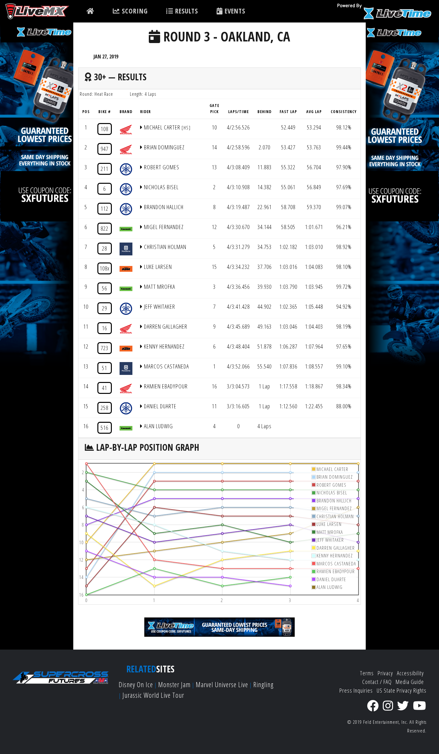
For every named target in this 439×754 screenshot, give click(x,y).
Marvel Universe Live (222, 684)
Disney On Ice (136, 684)
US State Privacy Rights (401, 690)
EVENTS (234, 10)
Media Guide (410, 682)
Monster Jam (174, 684)
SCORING (134, 10)
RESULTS (185, 10)
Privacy (385, 673)
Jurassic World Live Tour (153, 695)
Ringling (263, 684)
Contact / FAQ (377, 682)
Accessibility (410, 673)
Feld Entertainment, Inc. (385, 722)
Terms (367, 673)
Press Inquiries (356, 690)
